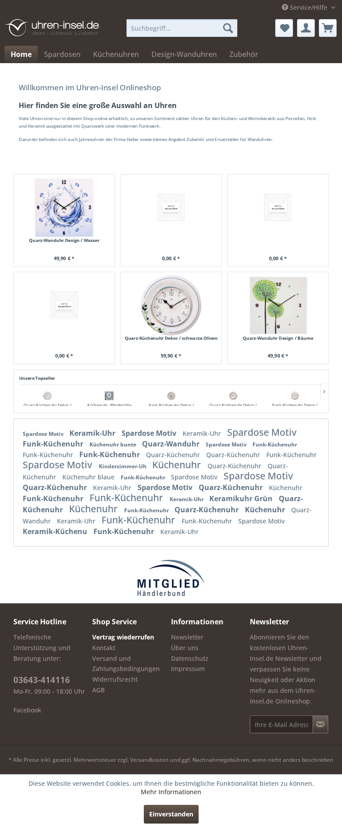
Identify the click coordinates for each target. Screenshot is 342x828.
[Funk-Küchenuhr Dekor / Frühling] (171, 396)
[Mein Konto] (306, 28)
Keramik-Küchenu (56, 531)
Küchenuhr (177, 464)
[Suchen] (228, 28)
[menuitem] (182, 28)
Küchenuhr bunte (114, 444)
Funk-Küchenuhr (54, 444)
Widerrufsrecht (115, 679)
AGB (98, 690)
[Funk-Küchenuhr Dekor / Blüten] (295, 396)
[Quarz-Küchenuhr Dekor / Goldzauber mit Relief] (233, 396)
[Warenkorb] (328, 28)
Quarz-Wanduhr (171, 444)
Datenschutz (189, 658)
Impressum (188, 668)
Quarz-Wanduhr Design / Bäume (278, 338)
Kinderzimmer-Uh (123, 466)
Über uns (185, 647)
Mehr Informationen (171, 792)
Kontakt (103, 647)
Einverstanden (171, 814)
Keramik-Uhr (93, 433)
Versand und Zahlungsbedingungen (126, 663)
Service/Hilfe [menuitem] (308, 7)
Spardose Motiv (44, 434)
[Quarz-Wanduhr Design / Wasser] (64, 207)
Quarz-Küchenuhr (174, 454)
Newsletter (187, 637)
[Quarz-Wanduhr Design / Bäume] (278, 305)
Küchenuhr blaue (89, 477)
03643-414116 (41, 680)
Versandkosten (149, 760)
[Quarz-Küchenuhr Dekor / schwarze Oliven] (47, 396)
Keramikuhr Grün (241, 498)
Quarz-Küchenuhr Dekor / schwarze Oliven (171, 338)
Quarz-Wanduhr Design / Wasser (64, 241)
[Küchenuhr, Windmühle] (109, 396)
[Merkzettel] (284, 28)
